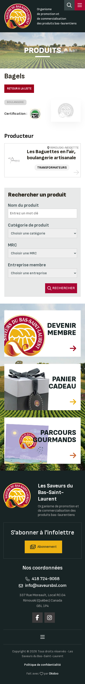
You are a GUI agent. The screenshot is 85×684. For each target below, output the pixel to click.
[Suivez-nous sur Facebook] (37, 617)
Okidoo (53, 673)
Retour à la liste (19, 88)
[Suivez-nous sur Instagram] (49, 617)
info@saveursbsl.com (45, 585)
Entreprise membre (27, 265)
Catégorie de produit (28, 225)
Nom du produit (23, 205)
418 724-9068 (46, 578)
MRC (12, 245)
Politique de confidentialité (42, 665)
